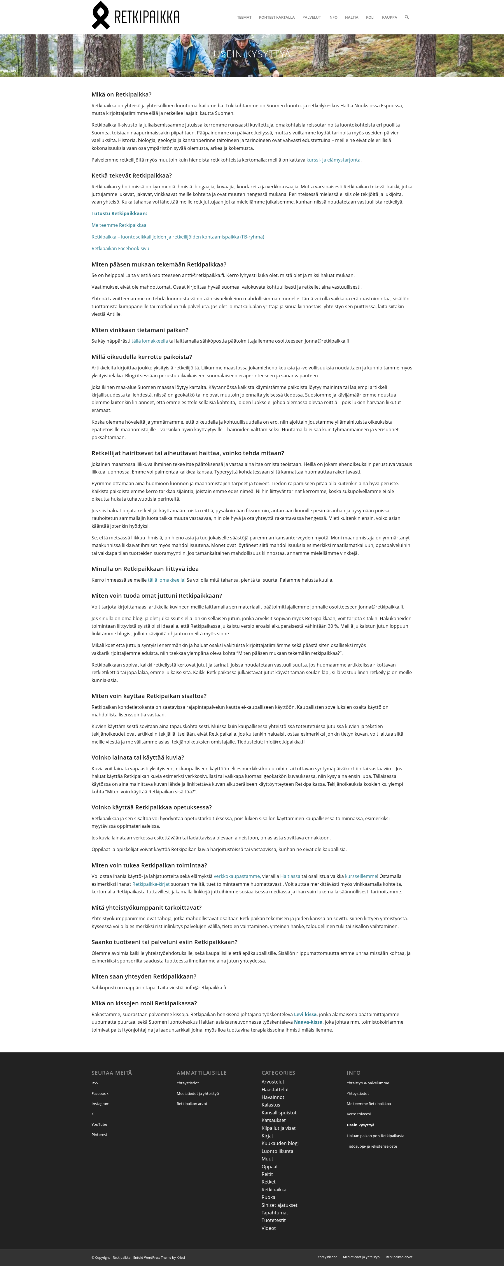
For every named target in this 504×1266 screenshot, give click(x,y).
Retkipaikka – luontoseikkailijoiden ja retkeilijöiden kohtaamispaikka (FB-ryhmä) (178, 237)
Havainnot (273, 1097)
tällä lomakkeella (150, 341)
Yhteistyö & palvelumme (368, 1083)
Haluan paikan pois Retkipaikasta (375, 1135)
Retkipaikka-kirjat (151, 884)
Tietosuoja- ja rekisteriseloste (372, 1146)
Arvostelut (273, 1082)
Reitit (267, 1174)
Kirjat (267, 1135)
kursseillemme (361, 876)
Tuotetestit (274, 1220)
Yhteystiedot (188, 1083)
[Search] (406, 17)
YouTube (99, 1124)
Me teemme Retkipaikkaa (119, 225)
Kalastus (271, 1105)
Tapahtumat (275, 1212)
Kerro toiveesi (359, 1113)
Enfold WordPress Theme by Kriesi (159, 1257)
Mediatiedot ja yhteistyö (198, 1093)
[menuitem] (244, 17)
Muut (267, 1158)
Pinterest (99, 1134)
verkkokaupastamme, (237, 876)
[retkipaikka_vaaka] (135, 17)
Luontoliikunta (277, 1151)
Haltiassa (290, 876)
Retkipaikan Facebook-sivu (120, 248)
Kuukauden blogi (280, 1143)
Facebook (100, 1093)
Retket (269, 1182)
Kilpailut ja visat (279, 1128)
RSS (95, 1083)
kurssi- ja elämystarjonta (333, 160)
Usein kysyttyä (360, 1125)
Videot (269, 1228)
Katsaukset (274, 1120)
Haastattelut (275, 1089)
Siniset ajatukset (280, 1205)
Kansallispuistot (279, 1112)
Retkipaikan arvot (192, 1103)
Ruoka (268, 1197)
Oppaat (270, 1166)
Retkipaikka (274, 1189)
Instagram (100, 1103)
